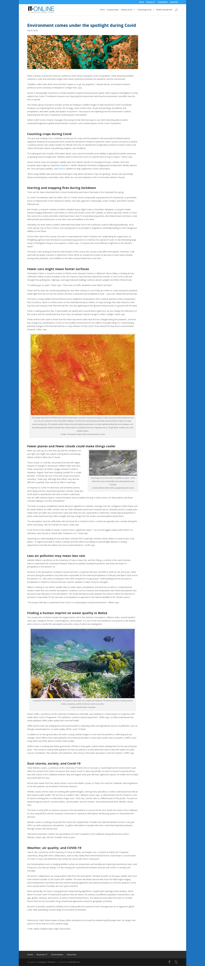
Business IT (150, 2)
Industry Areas (126, 10)
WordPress (74, 962)
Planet (61, 168)
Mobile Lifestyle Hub (164, 10)
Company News (113, 10)
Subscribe (174, 2)
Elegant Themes (47, 962)
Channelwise (163, 2)
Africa (102, 10)
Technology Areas (144, 10)
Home (141, 2)
